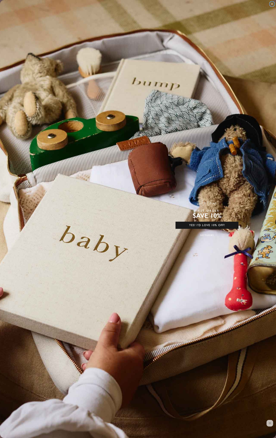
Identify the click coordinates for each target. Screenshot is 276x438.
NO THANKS (207, 235)
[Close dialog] (272, 3)
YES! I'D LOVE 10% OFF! (207, 225)
